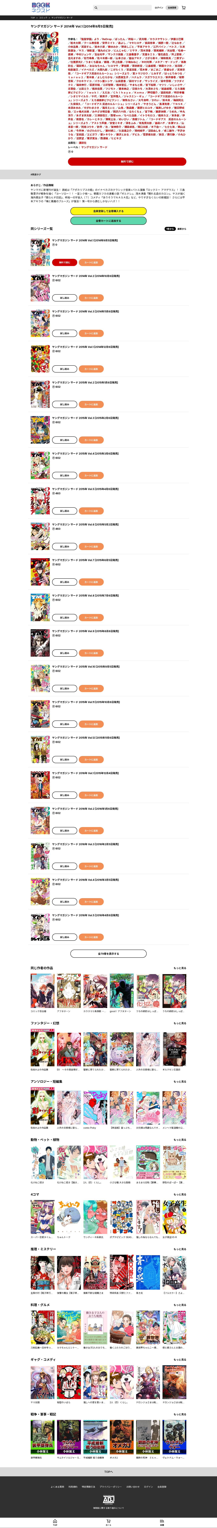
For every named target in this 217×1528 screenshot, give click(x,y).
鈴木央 (166, 100)
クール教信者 (91, 43)
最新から (181, 229)
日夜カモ (137, 88)
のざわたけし (94, 130)
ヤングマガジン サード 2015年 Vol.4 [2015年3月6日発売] (85, 453)
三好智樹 (108, 84)
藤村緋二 (110, 130)
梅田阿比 (178, 100)
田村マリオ (135, 81)
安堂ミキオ (116, 123)
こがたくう (117, 69)
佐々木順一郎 (104, 58)
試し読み (64, 298)
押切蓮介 (152, 92)
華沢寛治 (92, 138)
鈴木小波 (100, 46)
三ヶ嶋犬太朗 (81, 111)
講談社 (82, 142)
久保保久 (76, 104)
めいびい (124, 119)
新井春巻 (171, 77)
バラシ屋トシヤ (103, 81)
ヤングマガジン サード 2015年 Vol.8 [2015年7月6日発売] (85, 595)
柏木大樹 (76, 43)
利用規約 (72, 1486)
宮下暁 (149, 111)
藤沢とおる (122, 134)
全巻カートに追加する (108, 220)
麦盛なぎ (169, 69)
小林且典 (73, 46)
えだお (106, 92)
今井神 (80, 130)
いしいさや (176, 84)
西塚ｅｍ (116, 115)
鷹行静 (171, 134)
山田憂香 (121, 81)
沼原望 (80, 138)
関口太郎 (143, 126)
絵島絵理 (166, 88)
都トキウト (106, 134)
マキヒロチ (135, 43)
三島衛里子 (132, 54)
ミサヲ (133, 50)
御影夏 (91, 50)
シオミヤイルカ (79, 96)
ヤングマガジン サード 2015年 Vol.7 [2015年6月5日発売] (85, 560)
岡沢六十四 (119, 111)
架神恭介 (116, 126)
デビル (136, 134)
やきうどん (149, 104)
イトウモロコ (147, 115)
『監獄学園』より (89, 39)
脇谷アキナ (135, 58)
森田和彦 (166, 92)
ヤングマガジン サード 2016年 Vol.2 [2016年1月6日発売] (85, 808)
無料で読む (127, 161)
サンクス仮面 (115, 54)
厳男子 (103, 96)
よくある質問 (57, 1486)
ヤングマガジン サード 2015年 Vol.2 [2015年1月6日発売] (85, 382)
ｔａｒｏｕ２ (75, 77)
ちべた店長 (130, 115)
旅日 (161, 134)
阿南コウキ (87, 126)
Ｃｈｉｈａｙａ (122, 92)
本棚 (162, 1525)
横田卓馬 (129, 126)
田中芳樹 (166, 81)
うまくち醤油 (93, 62)
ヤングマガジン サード (62, 17)
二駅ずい (179, 58)
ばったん (120, 39)
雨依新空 (137, 65)
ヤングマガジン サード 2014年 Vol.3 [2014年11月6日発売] (85, 311)
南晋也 (80, 119)
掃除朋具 (166, 58)
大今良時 (143, 100)
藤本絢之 (124, 88)
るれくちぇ (135, 111)
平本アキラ (143, 46)
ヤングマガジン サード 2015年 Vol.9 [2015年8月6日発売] (85, 631)
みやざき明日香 (101, 111)
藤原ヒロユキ (145, 107)
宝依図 (80, 134)
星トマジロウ (140, 73)
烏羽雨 (178, 65)
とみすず (156, 73)
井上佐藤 (117, 62)
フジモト (110, 88)
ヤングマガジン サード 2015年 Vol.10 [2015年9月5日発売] (86, 666)
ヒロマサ (113, 65)
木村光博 (147, 62)
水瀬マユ (173, 123)
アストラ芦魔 (99, 123)
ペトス (173, 46)
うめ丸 (173, 111)
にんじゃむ (120, 50)
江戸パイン (159, 46)
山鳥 (120, 107)
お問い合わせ (133, 1486)
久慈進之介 (125, 130)
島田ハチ (160, 123)
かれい (155, 100)
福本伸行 (81, 84)
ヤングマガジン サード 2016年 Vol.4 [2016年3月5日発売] (85, 879)
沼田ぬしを (154, 130)
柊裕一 (132, 39)
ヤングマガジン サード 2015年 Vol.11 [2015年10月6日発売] (86, 702)
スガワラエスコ (154, 77)
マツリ (162, 84)
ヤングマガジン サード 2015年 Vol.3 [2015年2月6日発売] (85, 418)
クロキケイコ (84, 81)
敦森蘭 (130, 107)
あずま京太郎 (84, 115)
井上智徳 (176, 54)
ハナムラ (137, 77)
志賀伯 (72, 88)
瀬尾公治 (110, 119)
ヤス (81, 50)
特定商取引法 (88, 1486)
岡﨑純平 (140, 130)
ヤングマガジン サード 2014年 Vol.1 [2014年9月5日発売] (85, 240)
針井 (99, 126)
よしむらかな (104, 77)
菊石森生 (163, 54)
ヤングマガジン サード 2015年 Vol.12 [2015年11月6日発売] (86, 737)
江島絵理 (151, 65)
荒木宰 (143, 69)
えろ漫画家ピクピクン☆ (105, 100)
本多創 (175, 115)
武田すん (86, 46)
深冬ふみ (131, 123)
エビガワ (92, 134)
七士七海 (169, 126)
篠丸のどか (104, 50)
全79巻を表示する (108, 953)
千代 (94, 96)
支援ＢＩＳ (148, 54)
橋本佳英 (97, 88)
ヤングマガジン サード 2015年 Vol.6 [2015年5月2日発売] (85, 524)
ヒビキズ (116, 138)
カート (108, 1525)
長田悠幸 (150, 43)
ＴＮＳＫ (178, 104)
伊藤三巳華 (177, 39)
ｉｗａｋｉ (92, 92)
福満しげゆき (163, 107)
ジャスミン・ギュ (134, 96)
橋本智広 (121, 84)
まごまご (156, 69)
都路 (106, 62)
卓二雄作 (169, 130)
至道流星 (131, 69)
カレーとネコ (94, 119)
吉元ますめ (74, 58)
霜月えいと (108, 107)
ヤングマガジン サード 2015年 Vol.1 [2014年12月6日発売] (85, 346)
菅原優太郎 (149, 134)
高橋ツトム (138, 119)
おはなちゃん (97, 65)
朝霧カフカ (165, 65)
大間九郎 (102, 69)
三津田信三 (101, 115)
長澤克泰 (164, 104)
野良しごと (127, 46)
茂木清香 (145, 50)
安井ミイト (108, 43)
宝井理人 (116, 96)
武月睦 (143, 39)
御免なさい (128, 100)
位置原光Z (76, 62)
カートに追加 (91, 262)
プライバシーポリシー (111, 1486)
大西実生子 (122, 77)
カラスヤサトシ (159, 39)
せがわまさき (91, 107)
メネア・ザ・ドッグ (166, 62)
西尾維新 (159, 50)
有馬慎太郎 (145, 123)
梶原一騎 (163, 43)
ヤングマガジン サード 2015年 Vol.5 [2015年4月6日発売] (85, 489)
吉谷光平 (100, 54)
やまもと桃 (136, 84)
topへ (108, 1471)
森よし (122, 43)
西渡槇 (104, 138)
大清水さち (152, 88)
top (33, 17)
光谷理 (171, 50)
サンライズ (151, 81)
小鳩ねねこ (132, 62)
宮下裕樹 (151, 84)
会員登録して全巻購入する (108, 211)
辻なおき (177, 43)
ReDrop (107, 39)
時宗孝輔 (179, 92)
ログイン (159, 7)
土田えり (84, 88)
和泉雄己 (73, 69)
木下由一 (156, 126)
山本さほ (121, 58)
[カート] (184, 8)
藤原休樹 (161, 111)
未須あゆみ (74, 107)
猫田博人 (81, 65)
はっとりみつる (173, 73)
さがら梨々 (151, 58)
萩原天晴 (95, 84)
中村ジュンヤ (83, 54)
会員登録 (172, 7)
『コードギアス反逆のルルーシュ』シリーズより (101, 73)
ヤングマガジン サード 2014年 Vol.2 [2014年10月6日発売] (86, 276)
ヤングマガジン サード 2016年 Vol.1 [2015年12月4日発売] (85, 773)
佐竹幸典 (89, 58)
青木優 (90, 77)
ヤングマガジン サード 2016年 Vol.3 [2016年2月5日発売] (85, 844)
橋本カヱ (163, 115)
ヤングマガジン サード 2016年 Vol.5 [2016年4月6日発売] (85, 915)
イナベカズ (87, 69)
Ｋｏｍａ (139, 92)
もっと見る (180, 968)
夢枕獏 (125, 65)
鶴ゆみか (113, 46)
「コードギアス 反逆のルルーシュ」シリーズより (112, 104)
